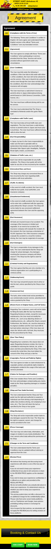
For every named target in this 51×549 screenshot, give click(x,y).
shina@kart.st (32, 6)
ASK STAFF (18, 545)
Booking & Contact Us (25, 532)
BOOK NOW (32, 545)
